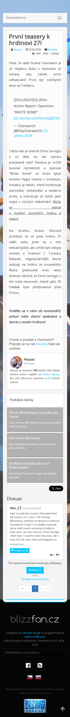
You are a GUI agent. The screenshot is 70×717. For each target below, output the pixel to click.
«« (22, 588)
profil (48, 378)
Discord (41, 344)
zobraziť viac (17, 544)
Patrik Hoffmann (34, 637)
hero (45, 54)
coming (55, 54)
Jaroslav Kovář (31, 633)
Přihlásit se (35, 570)
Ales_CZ (16, 508)
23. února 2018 (31, 133)
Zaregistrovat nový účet (35, 579)
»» (48, 588)
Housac (17, 49)
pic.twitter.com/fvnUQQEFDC (37, 118)
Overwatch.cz (16, 18)
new (38, 54)
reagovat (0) (21, 550)
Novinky (52, 49)
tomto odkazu (51, 374)
